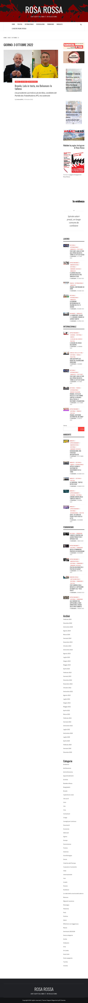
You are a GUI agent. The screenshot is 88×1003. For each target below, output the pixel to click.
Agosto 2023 (67, 653)
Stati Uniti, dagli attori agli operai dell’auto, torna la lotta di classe (77, 253)
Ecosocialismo (40, 24)
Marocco (65, 897)
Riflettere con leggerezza (70, 924)
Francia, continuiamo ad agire (77, 288)
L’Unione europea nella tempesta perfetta (76, 498)
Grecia (65, 859)
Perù (64, 912)
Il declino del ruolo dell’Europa (76, 344)
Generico (65, 852)
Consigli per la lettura (76, 352)
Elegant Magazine (52, 1000)
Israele (79, 354)
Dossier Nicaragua (70, 107)
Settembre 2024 (68, 627)
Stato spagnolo (67, 958)
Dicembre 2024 (67, 623)
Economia (72, 334)
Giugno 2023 (66, 661)
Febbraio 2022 (67, 718)
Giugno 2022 (66, 703)
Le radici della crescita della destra (73, 893)
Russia (65, 928)
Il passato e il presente (70, 867)
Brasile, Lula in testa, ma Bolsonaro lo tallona (33, 87)
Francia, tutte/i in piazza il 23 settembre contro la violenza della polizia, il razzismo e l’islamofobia (77, 397)
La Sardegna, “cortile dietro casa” (76, 483)
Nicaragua (66, 905)
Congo (65, 817)
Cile (64, 806)
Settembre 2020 (68, 733)
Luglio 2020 (66, 737)
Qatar (65, 920)
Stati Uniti (80, 249)
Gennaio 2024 (67, 638)
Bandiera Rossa (74, 264)
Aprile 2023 (66, 669)
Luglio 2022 (66, 699)
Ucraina (65, 965)
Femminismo (50, 24)
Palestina (72, 356)
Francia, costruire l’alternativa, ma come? (76, 416)
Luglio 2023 (66, 657)
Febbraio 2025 (67, 619)
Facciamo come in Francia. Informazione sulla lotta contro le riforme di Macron (73, 82)
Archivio (65, 779)
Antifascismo (67, 768)
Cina (64, 810)
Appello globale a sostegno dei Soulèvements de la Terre (75, 469)
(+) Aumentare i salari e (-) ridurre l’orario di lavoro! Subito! (77, 317)
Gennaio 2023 (67, 676)
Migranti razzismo (75, 392)
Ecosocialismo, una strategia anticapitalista (75, 453)
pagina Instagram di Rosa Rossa (77, 146)
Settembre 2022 (68, 691)
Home (13, 24)
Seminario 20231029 (75, 268)
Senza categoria (68, 935)
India (64, 871)
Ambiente (72, 440)
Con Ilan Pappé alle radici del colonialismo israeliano (77, 360)
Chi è (64, 802)
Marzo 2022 (66, 714)
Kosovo (65, 886)
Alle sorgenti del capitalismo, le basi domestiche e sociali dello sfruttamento (76, 603)
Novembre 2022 (67, 684)
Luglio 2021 (66, 729)
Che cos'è (66, 798)
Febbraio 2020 (67, 744)
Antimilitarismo (68, 772)
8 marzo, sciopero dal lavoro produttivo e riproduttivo (76, 537)
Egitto (65, 836)
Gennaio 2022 (67, 722)
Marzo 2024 (66, 634)
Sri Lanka (66, 950)
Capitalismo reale (75, 579)
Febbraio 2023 (67, 672)
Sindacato (60, 24)
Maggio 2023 (67, 665)
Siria (64, 947)
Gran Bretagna (67, 855)
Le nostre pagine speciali (19, 29)
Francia (72, 283)
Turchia (65, 962)
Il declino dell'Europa (76, 339)
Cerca (65, 425)
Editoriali (24, 81)
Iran (64, 878)
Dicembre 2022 (67, 680)
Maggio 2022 (67, 707)
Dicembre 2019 (67, 752)
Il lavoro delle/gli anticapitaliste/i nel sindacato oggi (76, 274)
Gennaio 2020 (67, 748)
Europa (72, 337)
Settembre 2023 (68, 650)
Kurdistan (66, 890)
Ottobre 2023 (67, 646)
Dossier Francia (73, 74)
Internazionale (29, 24)
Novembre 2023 (67, 642)
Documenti (72, 313)
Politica (19, 24)
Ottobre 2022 (67, 688)
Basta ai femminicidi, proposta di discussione (77, 550)
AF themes (62, 1000)
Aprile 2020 (66, 741)
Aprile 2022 (66, 710)
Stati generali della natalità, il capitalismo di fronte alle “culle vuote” (76, 588)
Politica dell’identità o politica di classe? (76, 568)
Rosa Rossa (44, 9)
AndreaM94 (19, 99)
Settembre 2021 (68, 725)
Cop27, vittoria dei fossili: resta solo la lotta (76, 516)
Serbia (65, 939)
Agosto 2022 (67, 695)
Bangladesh (66, 787)
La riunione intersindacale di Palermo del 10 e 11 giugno (75, 304)
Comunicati (66, 814)
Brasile (18, 81)
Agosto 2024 (67, 631)
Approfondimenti (74, 262)
